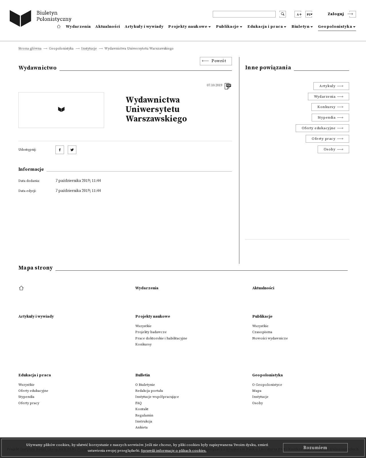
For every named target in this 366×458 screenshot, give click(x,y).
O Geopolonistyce (267, 384)
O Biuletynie (145, 384)
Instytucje (89, 49)
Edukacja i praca (265, 26)
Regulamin (144, 415)
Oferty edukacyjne (319, 128)
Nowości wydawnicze (270, 338)
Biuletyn (300, 26)
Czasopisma (262, 332)
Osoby (330, 149)
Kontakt (141, 409)
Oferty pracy (323, 138)
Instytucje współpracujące (157, 396)
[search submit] (282, 14)
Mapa (256, 390)
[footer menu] (21, 288)
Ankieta (141, 427)
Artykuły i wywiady (144, 26)
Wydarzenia (78, 26)
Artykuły (327, 86)
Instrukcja (143, 421)
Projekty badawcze (151, 332)
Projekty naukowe (187, 26)
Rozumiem (315, 448)
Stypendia (327, 117)
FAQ (138, 403)
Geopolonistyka (335, 26)
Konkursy (326, 107)
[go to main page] (42, 19)
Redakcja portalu (149, 390)
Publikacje (227, 26)
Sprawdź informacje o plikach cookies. (173, 450)
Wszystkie (143, 326)
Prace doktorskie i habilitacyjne (161, 338)
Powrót (219, 61)
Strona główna (29, 49)
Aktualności (107, 26)
